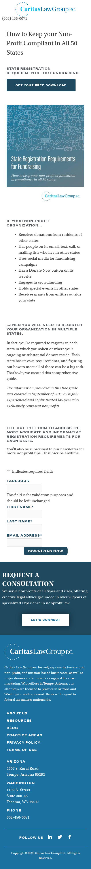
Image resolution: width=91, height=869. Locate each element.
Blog (12, 727)
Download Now (45, 551)
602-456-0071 (18, 817)
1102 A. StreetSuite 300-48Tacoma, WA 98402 (23, 796)
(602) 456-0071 (14, 18)
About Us (17, 713)
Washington (21, 782)
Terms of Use (22, 749)
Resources (19, 720)
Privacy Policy (23, 742)
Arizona (16, 761)
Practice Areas (24, 735)
